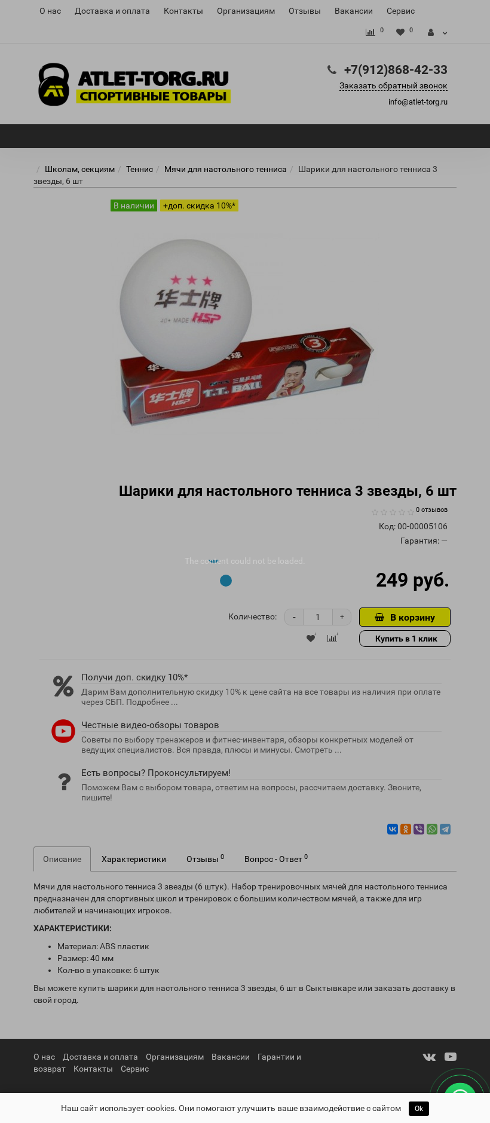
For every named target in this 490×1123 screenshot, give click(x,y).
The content (207, 561)
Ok (419, 1108)
